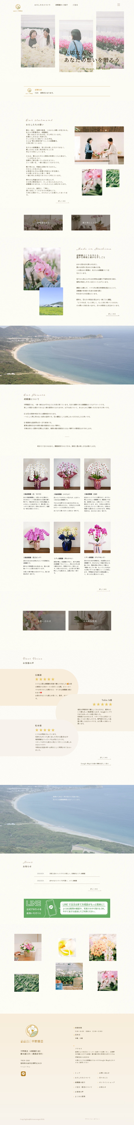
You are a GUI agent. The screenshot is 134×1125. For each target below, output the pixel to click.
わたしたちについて (43, 5)
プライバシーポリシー (92, 1119)
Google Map (25, 1067)
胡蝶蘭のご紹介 (61, 5)
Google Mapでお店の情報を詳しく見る (95, 764)
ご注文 (75, 5)
